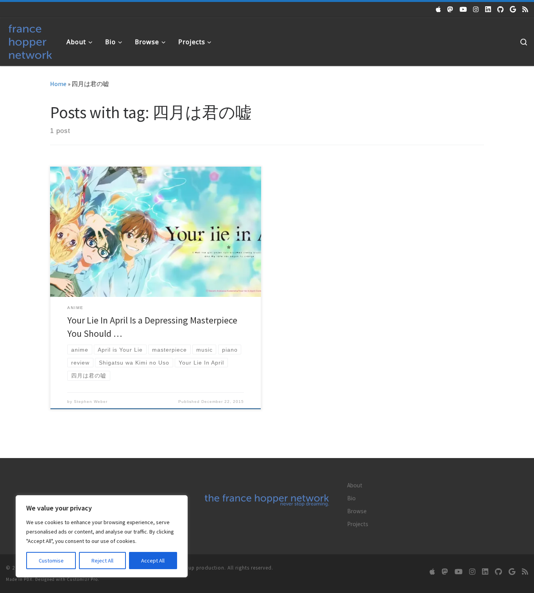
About (354, 485)
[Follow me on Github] (500, 9)
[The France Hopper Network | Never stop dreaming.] (30, 40)
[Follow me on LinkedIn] (488, 9)
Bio (351, 498)
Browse (357, 511)
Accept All (153, 560)
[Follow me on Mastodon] (450, 9)
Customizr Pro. (83, 579)
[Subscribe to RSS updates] (525, 9)
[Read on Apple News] (438, 9)
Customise (51, 560)
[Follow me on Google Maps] (513, 9)
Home (58, 84)
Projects (357, 524)
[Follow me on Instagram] (476, 9)
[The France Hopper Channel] (463, 9)
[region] (102, 536)
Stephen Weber (91, 401)
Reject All (102, 560)
